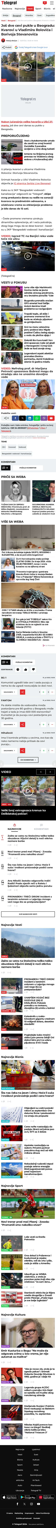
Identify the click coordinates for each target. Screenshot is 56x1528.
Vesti (3, 21)
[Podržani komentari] (25, 669)
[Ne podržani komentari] (33, 669)
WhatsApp (33, 428)
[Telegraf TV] (38, 1504)
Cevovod (12, 447)
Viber (42, 428)
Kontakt (36, 1518)
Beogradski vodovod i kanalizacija (16, 454)
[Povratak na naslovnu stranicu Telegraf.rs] (9, 3)
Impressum (29, 1513)
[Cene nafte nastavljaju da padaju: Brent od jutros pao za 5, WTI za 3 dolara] (12, 1133)
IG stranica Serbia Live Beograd (32, 183)
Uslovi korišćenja (39, 438)
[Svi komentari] (17, 669)
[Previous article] (2, 764)
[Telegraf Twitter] (24, 1504)
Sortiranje (7, 669)
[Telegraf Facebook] (17, 1504)
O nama (10, 1513)
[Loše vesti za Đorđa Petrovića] (12, 1243)
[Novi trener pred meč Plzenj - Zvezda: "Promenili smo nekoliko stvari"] (28, 1204)
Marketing (19, 1513)
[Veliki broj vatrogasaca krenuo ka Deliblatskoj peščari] (28, 791)
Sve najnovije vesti (28, 914)
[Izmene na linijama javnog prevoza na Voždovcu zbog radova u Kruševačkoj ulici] (12, 158)
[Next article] (54, 764)
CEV (3, 447)
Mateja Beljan (11, 41)
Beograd (11, 21)
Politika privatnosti (24, 1518)
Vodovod (22, 447)
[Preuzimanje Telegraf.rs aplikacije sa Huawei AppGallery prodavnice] (46, 1497)
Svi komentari (28, 760)
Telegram (5, 431)
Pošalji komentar (28, 468)
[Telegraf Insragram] (31, 1504)
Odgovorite (9, 692)
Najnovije (11, 924)
